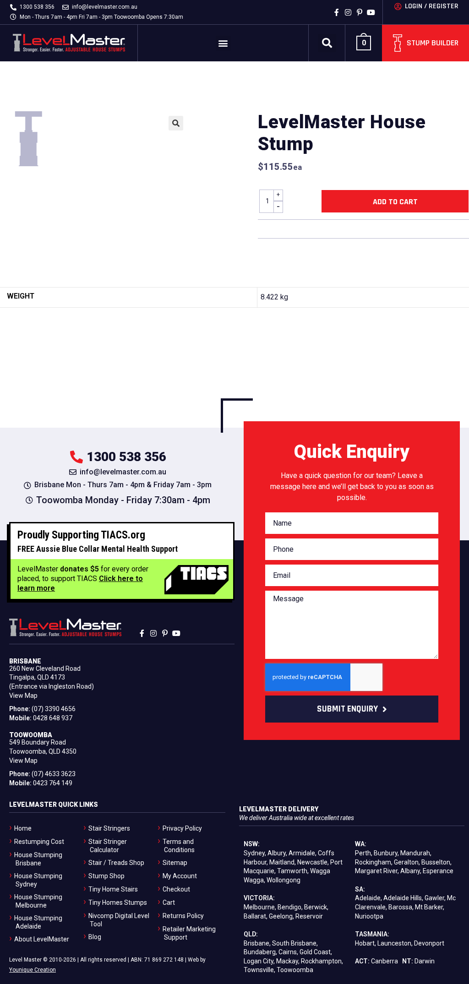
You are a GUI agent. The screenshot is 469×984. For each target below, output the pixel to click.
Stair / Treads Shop (116, 862)
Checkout (176, 889)
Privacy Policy (182, 828)
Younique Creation (32, 970)
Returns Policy (183, 915)
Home (23, 828)
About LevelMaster (41, 939)
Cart (169, 902)
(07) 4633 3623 (54, 773)
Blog (94, 937)
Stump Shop (106, 876)
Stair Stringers (109, 828)
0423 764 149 (52, 783)
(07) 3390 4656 (54, 708)
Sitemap (175, 862)
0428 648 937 (52, 718)
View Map (23, 695)
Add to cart (395, 201)
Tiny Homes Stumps (117, 902)
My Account (180, 876)
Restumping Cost (39, 841)
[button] (223, 43)
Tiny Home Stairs (113, 889)
